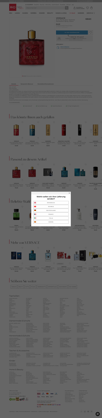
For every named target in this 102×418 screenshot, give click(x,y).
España (51, 222)
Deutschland (51, 210)
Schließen (69, 193)
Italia (51, 218)
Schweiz (51, 206)
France (50, 214)
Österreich (51, 202)
